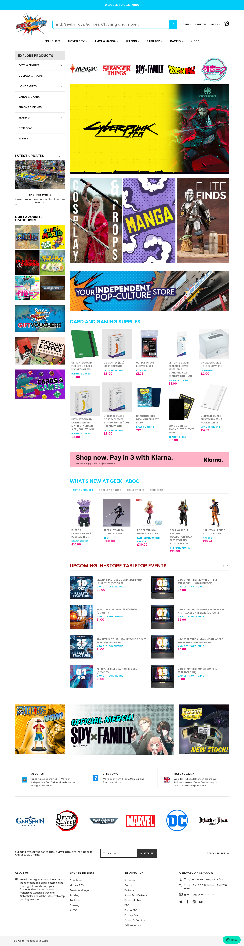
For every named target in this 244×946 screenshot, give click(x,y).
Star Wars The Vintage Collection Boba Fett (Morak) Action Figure (181, 537)
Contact (129, 885)
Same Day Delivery (135, 895)
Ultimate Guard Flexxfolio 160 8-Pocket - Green (212, 366)
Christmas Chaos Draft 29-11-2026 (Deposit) (209, 639)
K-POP (195, 41)
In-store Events (40, 195)
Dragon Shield (113, 427)
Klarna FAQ (130, 910)
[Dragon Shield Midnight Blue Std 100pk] (117, 397)
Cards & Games (29, 96)
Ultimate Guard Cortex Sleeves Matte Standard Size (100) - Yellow (212, 424)
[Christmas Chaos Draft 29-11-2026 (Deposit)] (171, 645)
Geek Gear (25, 128)
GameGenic (175, 370)
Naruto (207, 537)
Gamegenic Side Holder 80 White (178, 364)
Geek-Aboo (42, 941)
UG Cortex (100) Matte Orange (81, 364)
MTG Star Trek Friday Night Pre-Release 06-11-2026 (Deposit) (125, 581)
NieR (106, 537)
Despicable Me (79, 541)
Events (23, 138)
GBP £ (214, 24)
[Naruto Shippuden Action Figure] (215, 513)
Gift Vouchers (132, 925)
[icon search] (173, 24)
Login (185, 24)
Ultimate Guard (81, 370)
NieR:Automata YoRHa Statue (114, 532)
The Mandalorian (180, 547)
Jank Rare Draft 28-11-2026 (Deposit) (210, 609)
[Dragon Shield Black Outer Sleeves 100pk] (149, 407)
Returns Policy (132, 900)
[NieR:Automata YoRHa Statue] (116, 513)
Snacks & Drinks (30, 107)
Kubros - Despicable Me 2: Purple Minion (81, 533)
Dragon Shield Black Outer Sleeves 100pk (149, 429)
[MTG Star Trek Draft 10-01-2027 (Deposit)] (171, 675)
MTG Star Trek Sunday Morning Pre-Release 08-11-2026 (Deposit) (128, 641)
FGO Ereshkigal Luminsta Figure (147, 532)
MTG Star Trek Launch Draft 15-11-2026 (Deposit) (127, 670)
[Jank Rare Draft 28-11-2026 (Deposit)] (171, 617)
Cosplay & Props (30, 76)
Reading (131, 41)
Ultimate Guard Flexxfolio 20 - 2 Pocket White (179, 419)
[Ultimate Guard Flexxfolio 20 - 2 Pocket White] (182, 397)
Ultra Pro (110, 370)
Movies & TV (76, 41)
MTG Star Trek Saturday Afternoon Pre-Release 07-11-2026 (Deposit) (128, 611)
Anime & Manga (105, 41)
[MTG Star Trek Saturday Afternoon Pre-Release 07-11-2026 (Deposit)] (90, 617)
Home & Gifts (27, 86)
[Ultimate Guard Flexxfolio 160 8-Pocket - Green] (214, 344)
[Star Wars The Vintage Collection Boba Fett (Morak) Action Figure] (182, 513)
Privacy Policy (132, 915)
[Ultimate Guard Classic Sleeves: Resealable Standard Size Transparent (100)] (149, 344)
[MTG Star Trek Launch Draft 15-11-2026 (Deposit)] (90, 676)
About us (129, 880)
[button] (224, 566)
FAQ (126, 905)
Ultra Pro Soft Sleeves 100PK (113, 364)
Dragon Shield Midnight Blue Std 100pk (115, 419)
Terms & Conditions (136, 920)
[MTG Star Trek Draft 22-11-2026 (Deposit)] (171, 587)
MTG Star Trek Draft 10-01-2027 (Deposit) (206, 669)
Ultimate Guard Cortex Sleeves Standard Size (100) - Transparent (84, 421)
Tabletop (153, 41)
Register (201, 24)
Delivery (129, 890)
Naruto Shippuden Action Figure (214, 532)
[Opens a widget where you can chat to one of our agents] (231, 940)
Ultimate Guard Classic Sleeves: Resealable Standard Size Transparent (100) (148, 369)
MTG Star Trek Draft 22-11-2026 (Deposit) (206, 581)
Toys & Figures (28, 65)
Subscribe (146, 853)
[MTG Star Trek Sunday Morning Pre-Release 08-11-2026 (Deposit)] (90, 647)
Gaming (175, 41)
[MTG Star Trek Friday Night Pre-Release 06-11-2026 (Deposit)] (90, 587)
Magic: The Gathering (118, 586)
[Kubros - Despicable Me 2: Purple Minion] (84, 513)
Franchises (53, 41)
